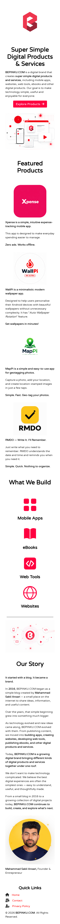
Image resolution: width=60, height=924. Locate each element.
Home (16, 895)
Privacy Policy (21, 906)
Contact (17, 900)
